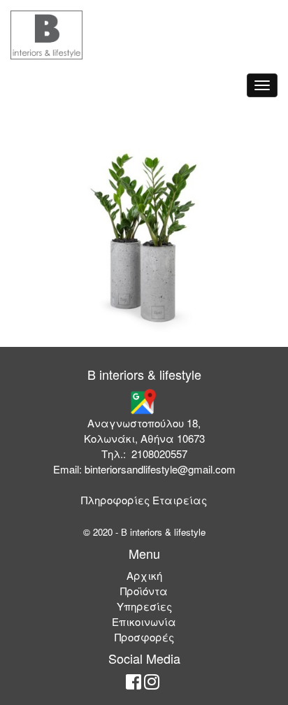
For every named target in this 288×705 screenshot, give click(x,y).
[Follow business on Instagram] (151, 684)
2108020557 (159, 453)
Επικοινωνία (144, 621)
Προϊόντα (144, 590)
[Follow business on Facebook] (133, 684)
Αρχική (144, 575)
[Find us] (143, 400)
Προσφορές (144, 636)
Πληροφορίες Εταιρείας (144, 499)
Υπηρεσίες (144, 606)
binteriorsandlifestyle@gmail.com (160, 469)
